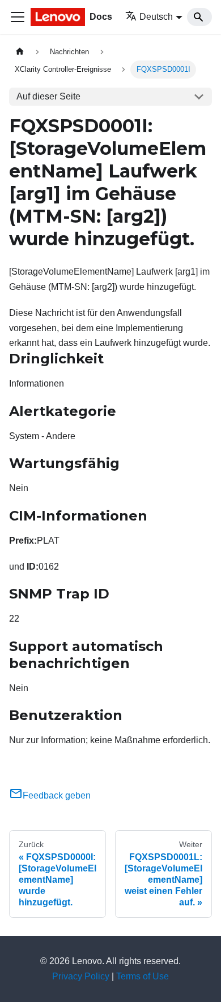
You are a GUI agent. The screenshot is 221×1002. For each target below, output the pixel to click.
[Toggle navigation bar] (17, 16)
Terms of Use (142, 976)
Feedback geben (57, 795)
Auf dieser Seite (48, 96)
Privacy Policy (80, 976)
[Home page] (20, 51)
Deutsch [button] (156, 16)
